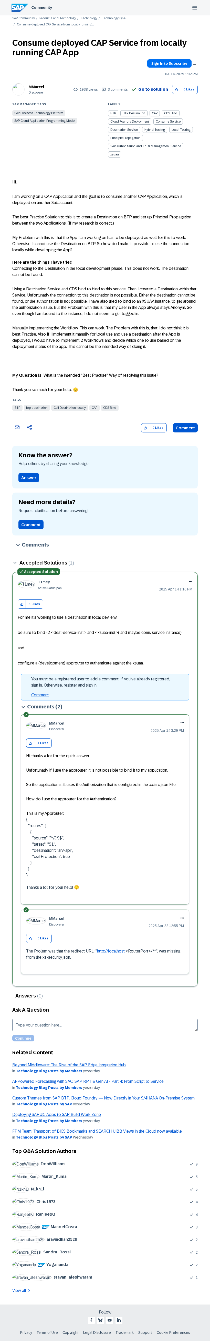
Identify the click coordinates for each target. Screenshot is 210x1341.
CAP (94, 408)
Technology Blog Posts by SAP (44, 1104)
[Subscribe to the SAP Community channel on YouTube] (110, 1320)
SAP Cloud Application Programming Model (44, 121)
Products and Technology (57, 18)
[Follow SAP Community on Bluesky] (100, 1320)
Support (145, 1332)
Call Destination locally (70, 408)
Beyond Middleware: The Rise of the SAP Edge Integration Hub (69, 1065)
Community (41, 7)
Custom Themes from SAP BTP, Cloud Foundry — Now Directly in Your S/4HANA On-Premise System (103, 1098)
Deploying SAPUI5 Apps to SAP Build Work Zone (56, 1114)
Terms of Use (47, 1332)
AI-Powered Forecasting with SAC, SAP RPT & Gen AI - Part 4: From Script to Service (88, 1081)
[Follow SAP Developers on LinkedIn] (119, 1320)
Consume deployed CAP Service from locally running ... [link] (55, 24)
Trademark (125, 1332)
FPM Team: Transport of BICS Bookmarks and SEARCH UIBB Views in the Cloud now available (97, 1131)
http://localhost (111, 951)
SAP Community (23, 18)
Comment (185, 428)
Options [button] (194, 64)
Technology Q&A (113, 18)
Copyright (70, 1332)
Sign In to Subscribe (169, 63)
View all (19, 1290)
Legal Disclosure (97, 1332)
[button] (176, 89)
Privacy (26, 1332)
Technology (89, 18)
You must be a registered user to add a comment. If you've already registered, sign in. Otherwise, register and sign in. (100, 682)
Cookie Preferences (173, 1332)
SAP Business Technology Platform (38, 113)
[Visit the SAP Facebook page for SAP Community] (91, 1320)
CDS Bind (109, 408)
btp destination (37, 408)
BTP (17, 408)
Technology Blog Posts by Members (49, 1071)
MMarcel (36, 87)
